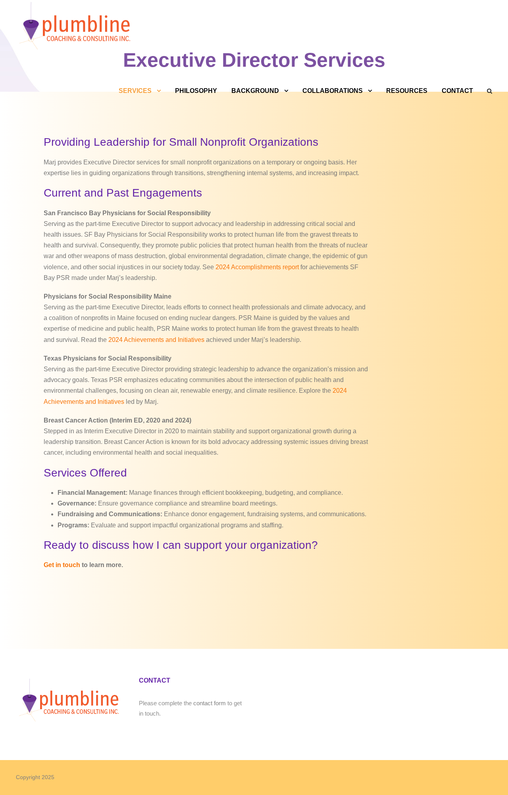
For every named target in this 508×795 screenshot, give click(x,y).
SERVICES (135, 90)
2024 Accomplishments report (257, 267)
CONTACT (457, 90)
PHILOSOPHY (196, 90)
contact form (209, 703)
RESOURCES (406, 90)
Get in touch (62, 565)
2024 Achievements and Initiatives (156, 339)
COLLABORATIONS (332, 90)
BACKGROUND (255, 90)
